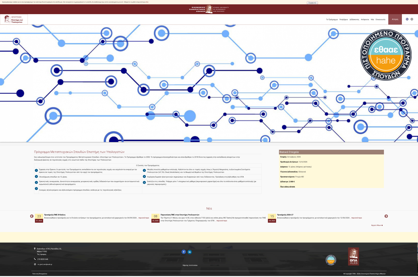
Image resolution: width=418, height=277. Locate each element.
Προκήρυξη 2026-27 (285, 215)
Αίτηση (395, 19)
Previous (31, 216)
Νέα (372, 19)
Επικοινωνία (380, 19)
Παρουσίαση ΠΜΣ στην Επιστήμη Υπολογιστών (180, 215)
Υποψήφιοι (343, 19)
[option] (92, 218)
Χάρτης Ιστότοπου (190, 265)
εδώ (147, 2)
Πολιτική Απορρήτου (39, 274)
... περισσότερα (143, 218)
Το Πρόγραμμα (332, 19)
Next (386, 216)
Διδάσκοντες (354, 19)
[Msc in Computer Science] (412, 20)
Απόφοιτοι (365, 19)
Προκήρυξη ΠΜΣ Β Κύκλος (55, 215)
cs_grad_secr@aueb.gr (45, 264)
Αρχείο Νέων (376, 225)
